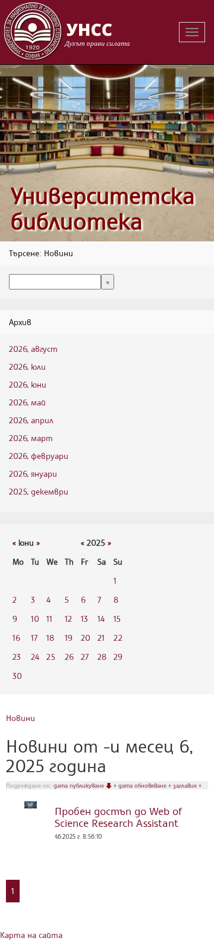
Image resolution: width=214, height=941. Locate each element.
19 (69, 637)
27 (85, 657)
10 (35, 618)
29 (118, 657)
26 (69, 657)
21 (101, 637)
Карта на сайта (31, 935)
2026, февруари (38, 456)
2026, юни (27, 384)
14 (101, 618)
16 (16, 637)
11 (49, 618)
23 (16, 657)
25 (50, 657)
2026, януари (33, 473)
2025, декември (38, 491)
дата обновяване (143, 785)
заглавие (186, 785)
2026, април (31, 420)
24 (35, 657)
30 (17, 676)
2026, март (31, 438)
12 (68, 618)
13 (84, 618)
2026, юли (27, 366)
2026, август (33, 349)
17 (34, 637)
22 (118, 637)
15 (117, 618)
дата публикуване (80, 785)
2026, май (27, 402)
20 (85, 637)
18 (50, 637)
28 (101, 657)
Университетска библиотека (103, 208)
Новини (20, 718)
